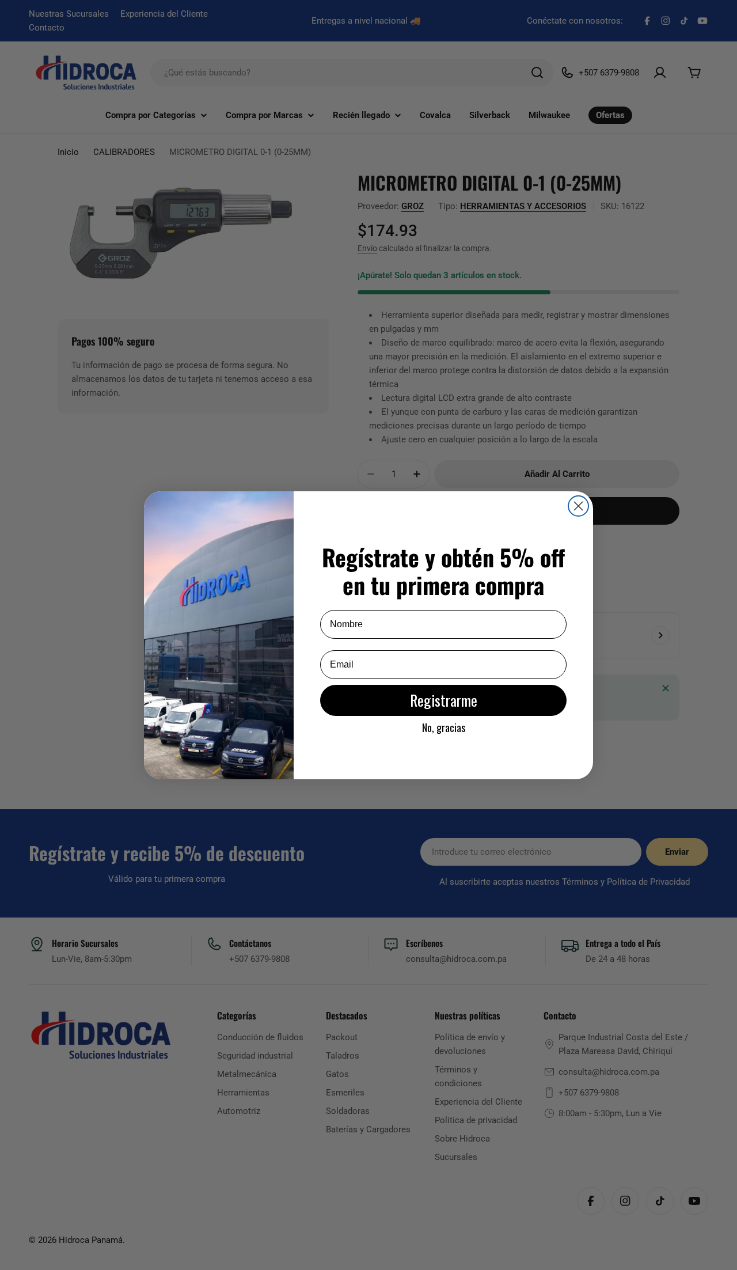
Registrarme (443, 700)
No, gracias (443, 727)
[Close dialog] (578, 506)
